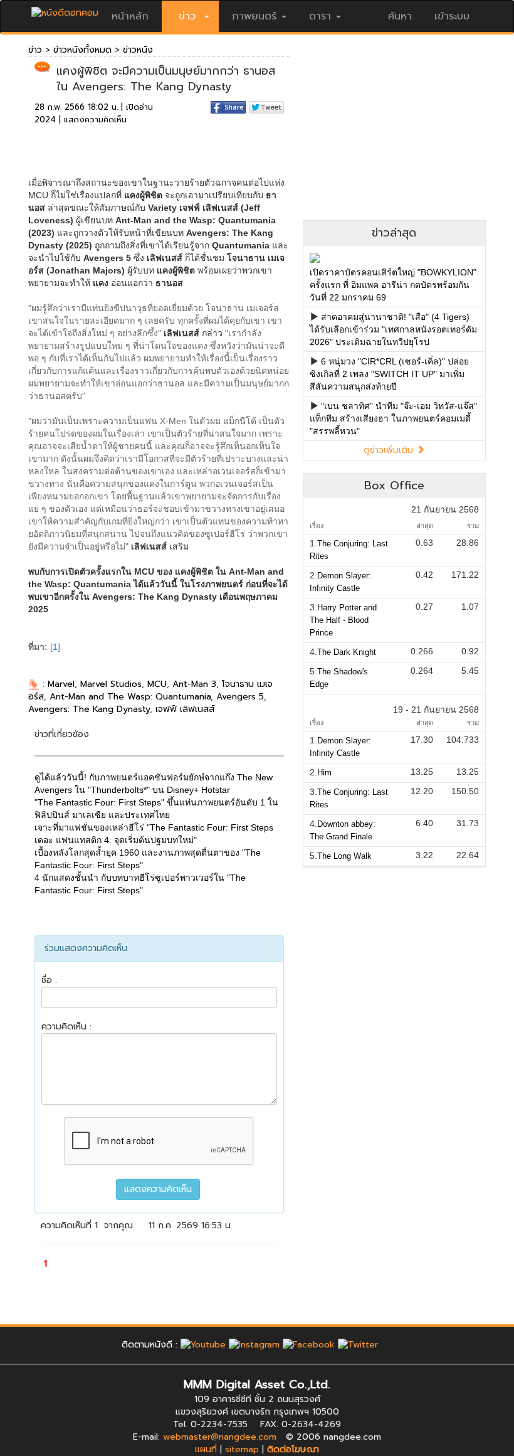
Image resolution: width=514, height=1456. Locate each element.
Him (324, 772)
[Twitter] (358, 1344)
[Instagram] (254, 1344)
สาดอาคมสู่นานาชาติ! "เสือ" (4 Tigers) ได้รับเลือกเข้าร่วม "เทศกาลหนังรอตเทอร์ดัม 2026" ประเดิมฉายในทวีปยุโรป (393, 329)
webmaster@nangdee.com (219, 1436)
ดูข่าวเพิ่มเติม (390, 450)
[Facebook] (309, 1344)
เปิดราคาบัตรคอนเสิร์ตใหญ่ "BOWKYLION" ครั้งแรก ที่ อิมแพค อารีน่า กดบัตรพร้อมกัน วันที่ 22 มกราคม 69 (393, 284)
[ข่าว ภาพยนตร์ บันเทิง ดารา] (64, 9)
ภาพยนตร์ (254, 16)
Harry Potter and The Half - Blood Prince (343, 620)
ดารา (320, 16)
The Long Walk (344, 856)
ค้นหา (400, 16)
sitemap (242, 1449)
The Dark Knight (346, 652)
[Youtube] (203, 1344)
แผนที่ (206, 1449)
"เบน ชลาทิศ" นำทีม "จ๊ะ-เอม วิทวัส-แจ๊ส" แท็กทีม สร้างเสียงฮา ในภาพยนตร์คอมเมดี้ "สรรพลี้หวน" (393, 418)
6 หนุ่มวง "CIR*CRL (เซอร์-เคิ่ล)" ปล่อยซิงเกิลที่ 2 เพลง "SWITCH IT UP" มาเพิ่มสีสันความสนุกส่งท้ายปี (389, 373)
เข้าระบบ (452, 16)
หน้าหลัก (130, 16)
